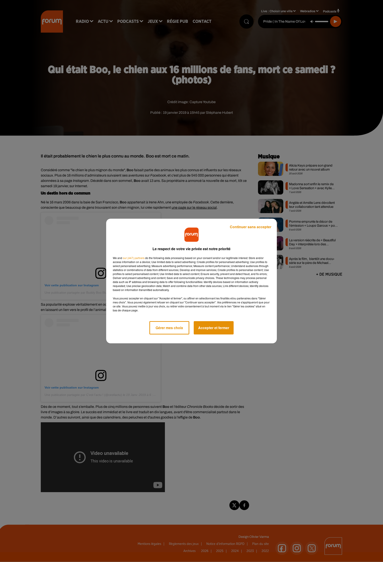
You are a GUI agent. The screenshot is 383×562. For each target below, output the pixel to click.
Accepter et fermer (213, 327)
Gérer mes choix (169, 327)
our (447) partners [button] (134, 258)
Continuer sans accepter (250, 226)
